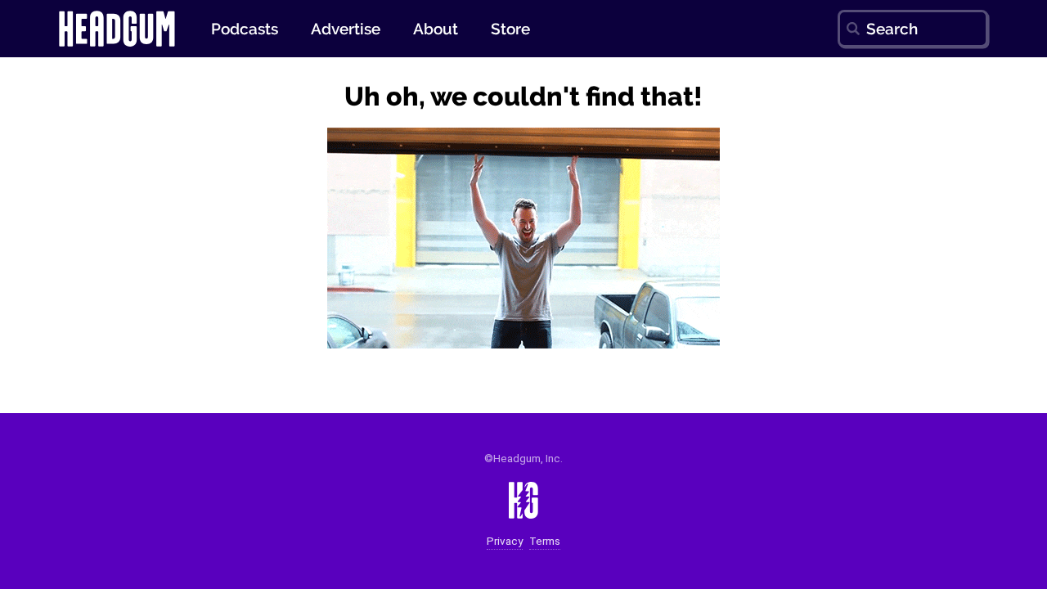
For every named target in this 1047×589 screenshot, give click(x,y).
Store (510, 29)
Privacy (505, 541)
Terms (544, 541)
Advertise (345, 29)
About (435, 29)
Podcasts (244, 29)
